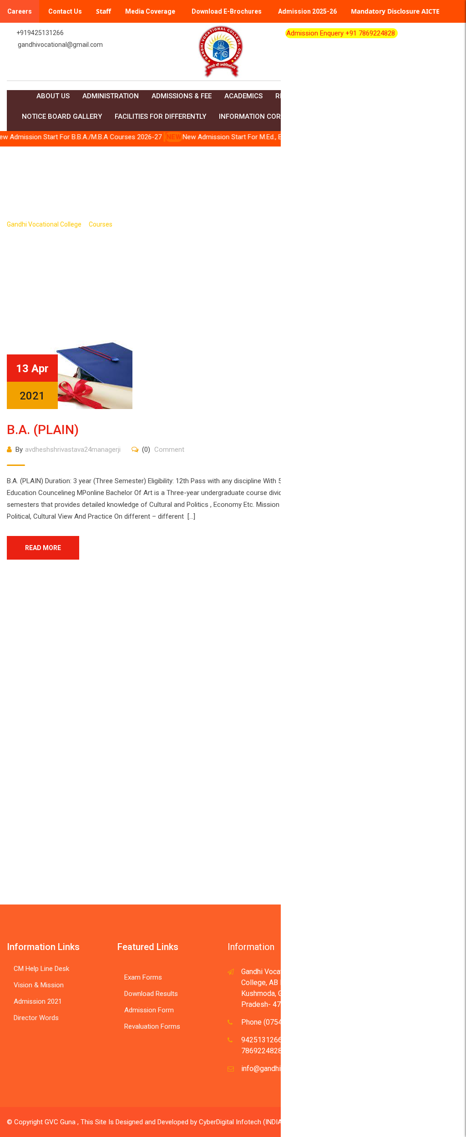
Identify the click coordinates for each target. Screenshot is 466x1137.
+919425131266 (40, 32)
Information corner (256, 116)
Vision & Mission (39, 985)
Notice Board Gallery (62, 116)
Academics (243, 96)
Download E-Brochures (227, 11)
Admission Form (149, 1010)
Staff (103, 11)
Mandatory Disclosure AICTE (395, 11)
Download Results (151, 994)
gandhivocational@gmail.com (60, 44)
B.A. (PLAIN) (43, 429)
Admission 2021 (38, 1001)
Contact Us (65, 11)
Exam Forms (143, 977)
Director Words (36, 1018)
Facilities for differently (160, 116)
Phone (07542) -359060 (279, 1022)
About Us (53, 96)
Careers (19, 11)
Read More (43, 547)
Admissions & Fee (182, 96)
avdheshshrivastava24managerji (73, 449)
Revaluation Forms (152, 1026)
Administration (110, 96)
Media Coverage (150, 11)
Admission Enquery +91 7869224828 (341, 33)
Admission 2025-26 (307, 11)
